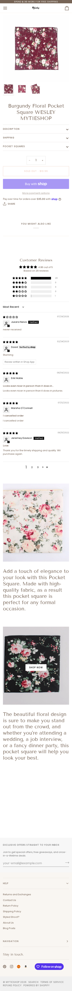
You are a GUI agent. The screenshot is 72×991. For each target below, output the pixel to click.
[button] (20, 278)
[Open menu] (8, 8)
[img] (10, 317)
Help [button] (5, 883)
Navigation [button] (11, 941)
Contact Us (9, 900)
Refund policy (12, 985)
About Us (8, 922)
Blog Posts (9, 928)
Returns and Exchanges (17, 894)
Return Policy (10, 905)
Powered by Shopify (36, 985)
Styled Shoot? (11, 917)
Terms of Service (52, 982)
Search (33, 982)
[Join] (66, 863)
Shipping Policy (12, 911)
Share (11, 203)
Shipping (8, 137)
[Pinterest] (4, 966)
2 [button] (32, 467)
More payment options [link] (36, 193)
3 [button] (38, 467)
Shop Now (36, 667)
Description (11, 129)
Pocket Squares (14, 146)
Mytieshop (13, 982)
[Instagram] (11, 966)
